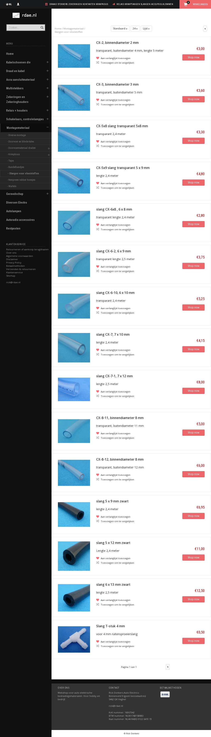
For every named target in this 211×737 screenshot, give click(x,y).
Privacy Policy (13, 262)
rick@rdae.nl (13, 282)
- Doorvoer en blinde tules (21, 141)
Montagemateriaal (18, 127)
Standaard (119, 28)
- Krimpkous (13, 154)
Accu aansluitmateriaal (20, 79)
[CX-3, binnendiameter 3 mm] (74, 97)
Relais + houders (17, 110)
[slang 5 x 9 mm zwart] (74, 514)
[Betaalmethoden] (165, 694)
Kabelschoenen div (18, 62)
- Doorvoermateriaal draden (21, 147)
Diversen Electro (16, 202)
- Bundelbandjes (16, 167)
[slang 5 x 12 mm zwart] (74, 556)
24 (134, 28)
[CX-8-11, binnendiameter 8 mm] (74, 431)
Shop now (193, 57)
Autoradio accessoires (20, 219)
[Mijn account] (18, 3)
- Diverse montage (16, 135)
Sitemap (10, 275)
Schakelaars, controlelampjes (25, 119)
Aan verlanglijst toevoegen (115, 58)
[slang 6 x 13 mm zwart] (74, 597)
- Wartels (12, 186)
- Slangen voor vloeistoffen (24, 173)
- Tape (10, 160)
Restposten (13, 228)
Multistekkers (14, 88)
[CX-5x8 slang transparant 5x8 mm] (74, 139)
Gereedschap (14, 194)
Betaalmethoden (15, 265)
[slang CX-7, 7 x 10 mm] (74, 347)
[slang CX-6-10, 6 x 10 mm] (74, 306)
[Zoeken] (41, 25)
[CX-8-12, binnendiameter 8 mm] (74, 472)
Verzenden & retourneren (21, 269)
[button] (47, 63)
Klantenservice (14, 272)
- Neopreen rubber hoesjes (21, 179)
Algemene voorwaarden (19, 255)
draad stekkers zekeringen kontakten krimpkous (78, 4)
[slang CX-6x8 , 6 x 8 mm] (74, 222)
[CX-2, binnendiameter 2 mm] (74, 56)
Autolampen (13, 211)
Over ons (11, 252)
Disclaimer (12, 259)
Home (10, 53)
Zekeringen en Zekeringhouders (17, 99)
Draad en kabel (15, 71)
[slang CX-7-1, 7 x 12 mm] (74, 389)
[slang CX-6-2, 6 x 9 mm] (74, 264)
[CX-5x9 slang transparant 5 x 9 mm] (74, 181)
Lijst (145, 28)
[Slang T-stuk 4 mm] (74, 639)
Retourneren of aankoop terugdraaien (27, 249)
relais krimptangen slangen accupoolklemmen (145, 4)
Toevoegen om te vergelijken (117, 62)
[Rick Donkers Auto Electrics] (25, 15)
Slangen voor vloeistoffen (69, 31)
